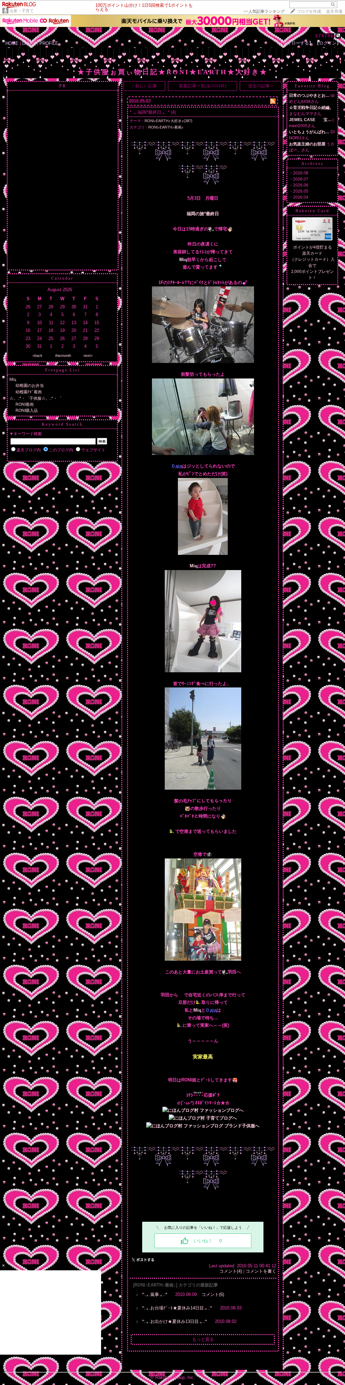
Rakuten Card (312, 210)
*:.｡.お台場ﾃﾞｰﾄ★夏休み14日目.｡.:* (177, 1307)
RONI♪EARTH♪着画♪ (166, 127)
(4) (173, 112)
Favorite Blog (312, 86)
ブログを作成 (309, 11)
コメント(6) (212, 1294)
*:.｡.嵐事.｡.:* (154, 1294)
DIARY (29, 43)
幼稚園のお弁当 (29, 385)
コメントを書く (261, 1271)
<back (37, 356)
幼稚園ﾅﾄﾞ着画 (28, 392)
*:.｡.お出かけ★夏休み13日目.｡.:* (174, 1321)
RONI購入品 (26, 410)
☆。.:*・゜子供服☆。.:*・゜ (35, 398)
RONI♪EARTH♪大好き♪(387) (168, 121)
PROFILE (48, 43)
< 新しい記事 (144, 85)
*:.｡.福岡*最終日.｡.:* (149, 112)
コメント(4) (230, 1271)
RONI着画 (24, 404)
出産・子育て (21, 10)
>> (264, 11)
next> (88, 356)
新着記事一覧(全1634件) (202, 85)
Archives (312, 163)
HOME (12, 43)
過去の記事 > (260, 85)
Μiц (12, 379)
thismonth (63, 356)
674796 (324, 35)
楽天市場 (334, 11)
